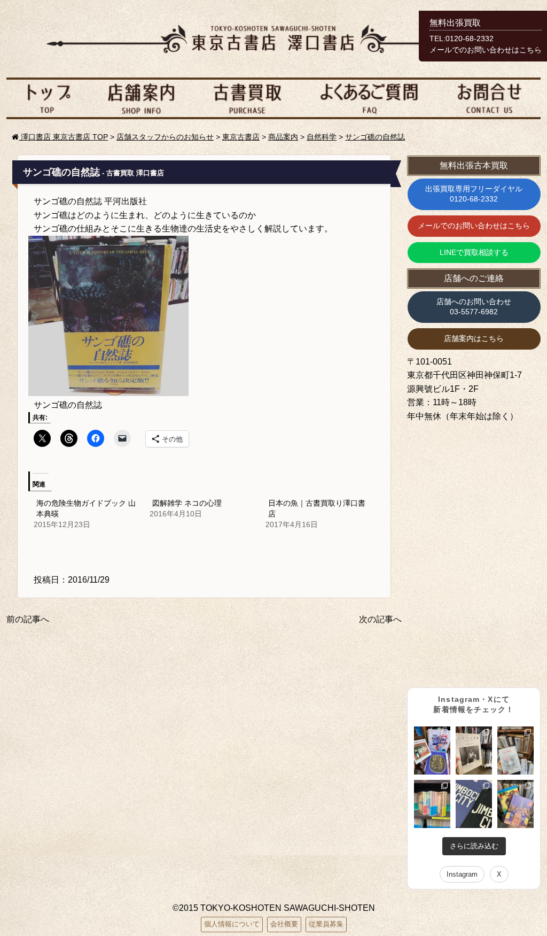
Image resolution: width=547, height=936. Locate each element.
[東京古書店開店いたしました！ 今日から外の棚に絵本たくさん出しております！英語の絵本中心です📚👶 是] (432, 750)
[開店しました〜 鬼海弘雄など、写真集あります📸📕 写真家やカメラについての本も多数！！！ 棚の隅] (474, 750)
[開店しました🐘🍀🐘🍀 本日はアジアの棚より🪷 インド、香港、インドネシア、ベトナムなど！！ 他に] (515, 804)
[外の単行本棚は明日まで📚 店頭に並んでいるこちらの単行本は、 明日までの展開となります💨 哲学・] (515, 750)
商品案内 (283, 137)
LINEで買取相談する (474, 252)
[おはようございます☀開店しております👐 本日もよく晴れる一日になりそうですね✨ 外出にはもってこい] (432, 804)
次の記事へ (380, 619)
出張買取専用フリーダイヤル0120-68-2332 (473, 194)
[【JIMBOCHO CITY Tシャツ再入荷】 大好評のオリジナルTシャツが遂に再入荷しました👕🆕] (474, 804)
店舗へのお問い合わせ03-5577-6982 (473, 306)
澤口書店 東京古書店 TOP (63, 137)
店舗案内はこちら (474, 338)
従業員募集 (326, 924)
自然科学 (322, 137)
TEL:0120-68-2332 (461, 39)
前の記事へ (27, 619)
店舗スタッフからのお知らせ (165, 137)
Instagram (462, 874)
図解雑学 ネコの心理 (187, 503)
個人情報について (232, 924)
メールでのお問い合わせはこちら (474, 225)
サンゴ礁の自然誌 (375, 137)
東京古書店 (241, 137)
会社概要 (284, 924)
